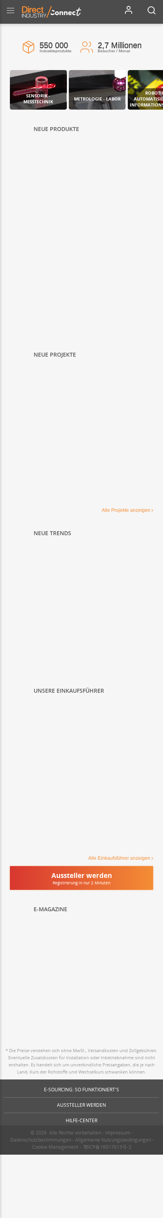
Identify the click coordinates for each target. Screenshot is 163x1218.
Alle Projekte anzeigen (126, 510)
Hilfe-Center (81, 1120)
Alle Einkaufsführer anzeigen (119, 858)
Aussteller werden (81, 1105)
